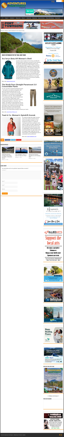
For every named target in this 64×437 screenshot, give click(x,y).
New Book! (57, 18)
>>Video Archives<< (53, 396)
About (23, 18)
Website (3, 189)
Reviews (6, 30)
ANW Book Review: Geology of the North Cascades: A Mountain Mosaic (7, 156)
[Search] (63, 1)
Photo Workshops (50, 18)
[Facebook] (52, 1)
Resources (18, 18)
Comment (4, 170)
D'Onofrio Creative (21, 434)
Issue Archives (41, 18)
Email (3, 185)
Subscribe (34, 18)
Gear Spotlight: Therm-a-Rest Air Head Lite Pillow (21, 155)
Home (2, 18)
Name (3, 181)
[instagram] (53, 1)
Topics (6, 18)
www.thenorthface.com (12, 112)
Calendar (12, 18)
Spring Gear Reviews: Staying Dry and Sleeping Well (34, 155)
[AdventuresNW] (13, 5)
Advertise (29, 18)
